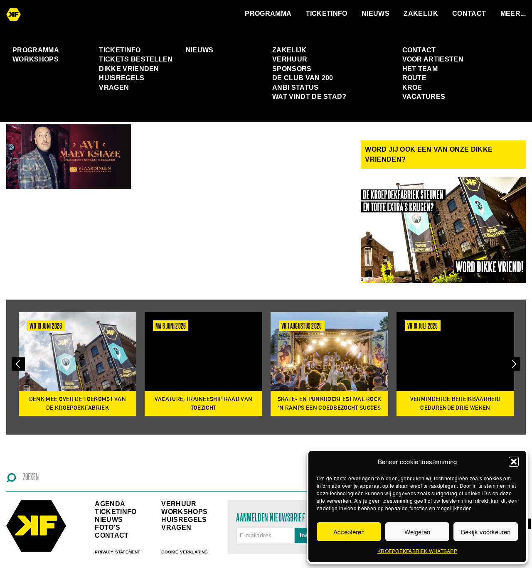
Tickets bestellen (135, 59)
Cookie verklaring (184, 552)
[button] (514, 461)
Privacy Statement (117, 552)
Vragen (114, 87)
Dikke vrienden (129, 68)
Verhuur (289, 59)
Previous (18, 363)
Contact (469, 13)
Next (513, 363)
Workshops (35, 59)
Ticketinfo (326, 13)
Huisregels (121, 77)
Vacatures (424, 96)
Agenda (110, 503)
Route (414, 77)
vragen (176, 527)
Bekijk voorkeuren (485, 531)
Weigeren (417, 531)
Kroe (412, 87)
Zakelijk (421, 13)
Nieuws (375, 13)
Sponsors (292, 68)
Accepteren (349, 531)
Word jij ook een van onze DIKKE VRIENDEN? (429, 154)
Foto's (107, 527)
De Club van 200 (302, 77)
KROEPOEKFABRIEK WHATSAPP (417, 550)
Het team (420, 68)
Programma (268, 13)
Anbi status (295, 87)
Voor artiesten (432, 59)
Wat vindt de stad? (309, 96)
